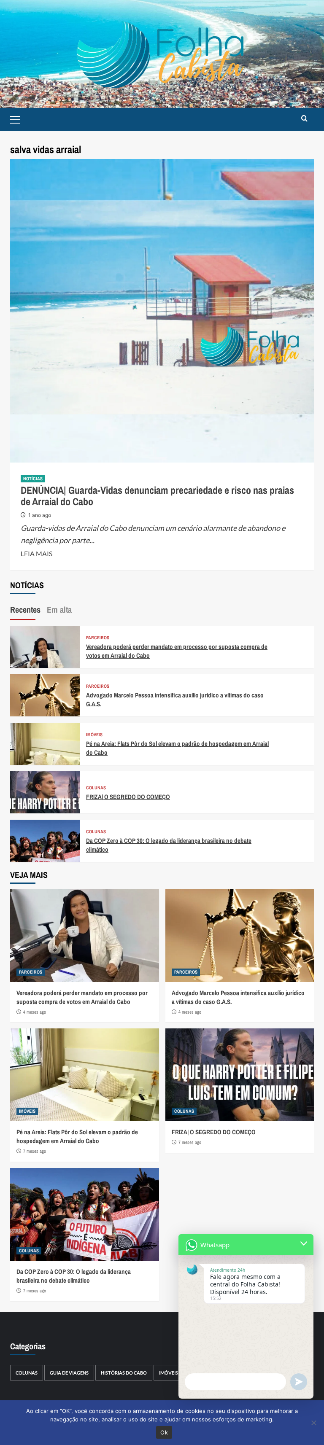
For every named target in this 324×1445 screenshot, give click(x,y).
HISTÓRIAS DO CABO (124, 1372)
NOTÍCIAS (33, 479)
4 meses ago (34, 1012)
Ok (164, 1432)
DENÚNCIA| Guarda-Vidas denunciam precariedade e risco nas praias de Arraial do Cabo (157, 495)
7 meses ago (34, 1151)
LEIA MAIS (36, 553)
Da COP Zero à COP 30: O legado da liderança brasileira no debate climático (73, 1276)
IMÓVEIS (94, 734)
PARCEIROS (97, 637)
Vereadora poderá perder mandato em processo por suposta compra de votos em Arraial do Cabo (82, 997)
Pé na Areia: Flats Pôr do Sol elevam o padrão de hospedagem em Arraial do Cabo (77, 1136)
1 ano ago (39, 515)
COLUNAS (96, 788)
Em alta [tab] (59, 609)
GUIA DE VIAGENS (69, 1372)
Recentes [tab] (25, 609)
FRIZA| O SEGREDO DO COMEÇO (128, 796)
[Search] (304, 118)
